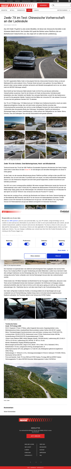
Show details (62, 250)
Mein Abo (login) (29, 444)
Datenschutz (28, 455)
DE (39, 1)
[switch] (26, 244)
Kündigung (28, 452)
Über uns (17, 1)
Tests (29, 10)
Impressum (43, 452)
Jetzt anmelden (35, 436)
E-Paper (34, 1)
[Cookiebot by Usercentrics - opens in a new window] (61, 211)
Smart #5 (27, 169)
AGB (28, 467)
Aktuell (12, 10)
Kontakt (42, 449)
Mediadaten (10, 1)
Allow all (58, 256)
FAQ (41, 455)
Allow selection (35, 256)
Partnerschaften (26, 1)
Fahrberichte (21, 10)
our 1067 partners (12, 220)
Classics (36, 10)
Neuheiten (4, 10)
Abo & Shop (2, 1)
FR (41, 1)
